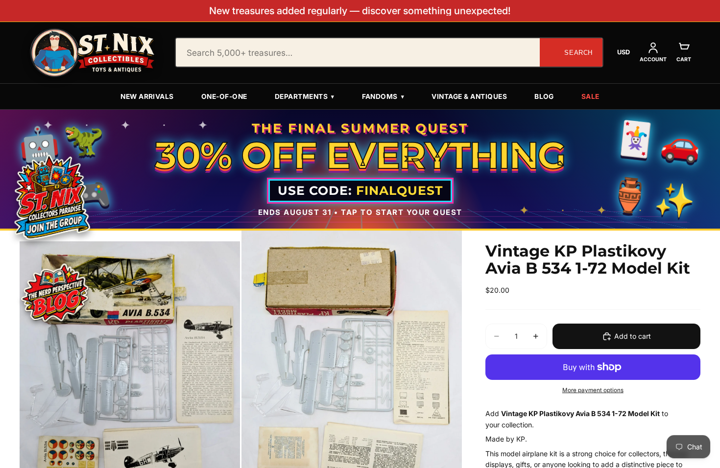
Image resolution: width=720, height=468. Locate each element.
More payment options (593, 390)
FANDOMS (383, 96)
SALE (590, 96)
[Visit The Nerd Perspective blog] (54, 294)
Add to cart (632, 336)
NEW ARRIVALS (147, 96)
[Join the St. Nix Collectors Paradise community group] (51, 196)
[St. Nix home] (92, 52)
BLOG (544, 96)
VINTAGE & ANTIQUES (469, 96)
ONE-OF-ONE (224, 96)
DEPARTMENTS (305, 96)
